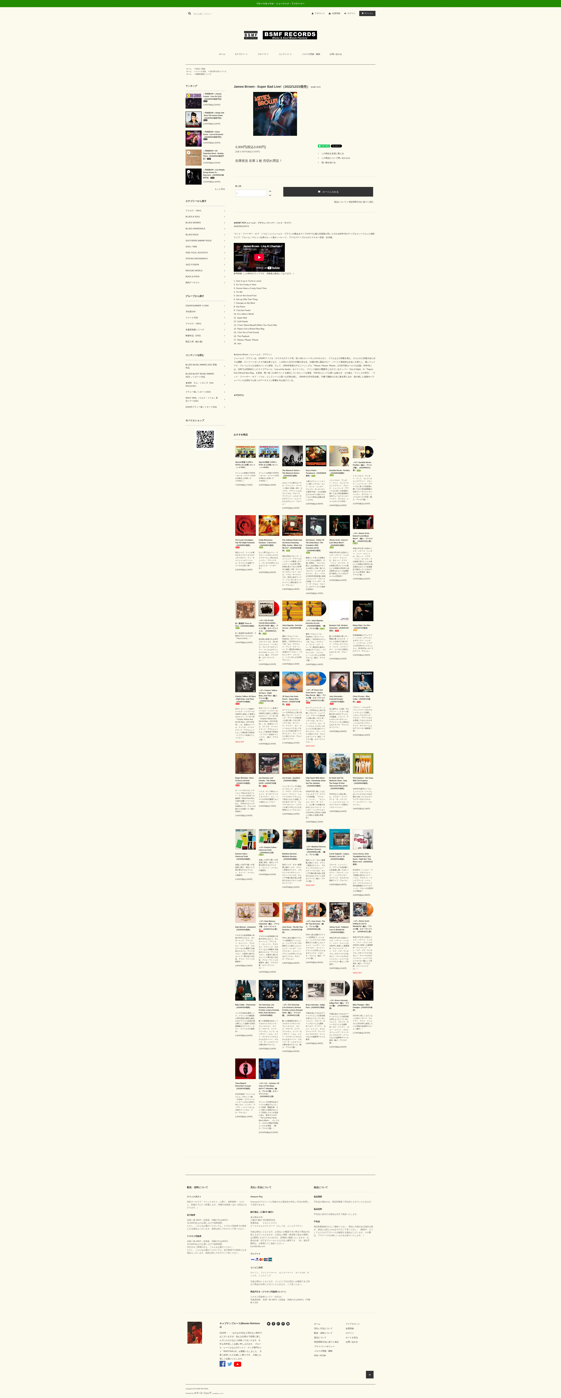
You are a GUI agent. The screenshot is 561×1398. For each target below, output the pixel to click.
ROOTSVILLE (230, 1351)
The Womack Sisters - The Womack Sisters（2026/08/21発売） (291, 473)
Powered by (190, 1393)
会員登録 (336, 13)
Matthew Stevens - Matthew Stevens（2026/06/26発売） (290, 856)
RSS (316, 1355)
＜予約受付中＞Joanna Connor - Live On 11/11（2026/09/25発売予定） (213, 96)
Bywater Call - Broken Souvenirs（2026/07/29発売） (339, 628)
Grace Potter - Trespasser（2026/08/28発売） (316, 473)
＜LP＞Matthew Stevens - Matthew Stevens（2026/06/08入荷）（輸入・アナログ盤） (316, 851)
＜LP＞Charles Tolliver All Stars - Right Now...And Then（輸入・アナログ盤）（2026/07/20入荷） (269, 695)
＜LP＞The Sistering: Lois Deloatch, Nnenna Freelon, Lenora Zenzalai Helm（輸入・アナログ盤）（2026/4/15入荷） (292, 1010)
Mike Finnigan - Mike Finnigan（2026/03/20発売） (362, 1007)
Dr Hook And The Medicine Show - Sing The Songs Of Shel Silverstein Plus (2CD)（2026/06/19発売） (338, 783)
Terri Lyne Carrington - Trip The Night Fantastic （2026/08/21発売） (245, 542)
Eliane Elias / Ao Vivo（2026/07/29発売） (361, 626)
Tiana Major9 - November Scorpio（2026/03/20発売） (243, 1086)
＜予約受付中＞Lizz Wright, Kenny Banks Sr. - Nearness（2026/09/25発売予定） (214, 174)
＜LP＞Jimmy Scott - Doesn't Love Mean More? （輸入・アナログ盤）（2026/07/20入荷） (363, 537)
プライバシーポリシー (324, 1346)
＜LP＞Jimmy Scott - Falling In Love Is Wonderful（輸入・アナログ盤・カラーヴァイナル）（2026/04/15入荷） (362, 926)
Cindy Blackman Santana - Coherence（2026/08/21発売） (267, 542)
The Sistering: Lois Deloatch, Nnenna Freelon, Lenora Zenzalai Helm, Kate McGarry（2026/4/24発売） (269, 1010)
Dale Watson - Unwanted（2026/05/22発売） (245, 928)
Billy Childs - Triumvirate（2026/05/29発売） (245, 1006)
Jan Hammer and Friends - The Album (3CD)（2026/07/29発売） (267, 782)
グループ (262, 54)
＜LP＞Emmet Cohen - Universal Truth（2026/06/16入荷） (268, 850)
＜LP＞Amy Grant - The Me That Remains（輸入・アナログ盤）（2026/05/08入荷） (315, 925)
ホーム (222, 54)
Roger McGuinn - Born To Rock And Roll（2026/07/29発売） (244, 780)
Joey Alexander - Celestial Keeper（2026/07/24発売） (337, 699)
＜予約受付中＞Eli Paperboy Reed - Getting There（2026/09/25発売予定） (213, 155)
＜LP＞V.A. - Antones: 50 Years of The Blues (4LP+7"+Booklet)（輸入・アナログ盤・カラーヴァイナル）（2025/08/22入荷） (269, 1089)
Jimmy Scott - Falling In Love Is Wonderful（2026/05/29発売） (339, 929)
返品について (340, 202)
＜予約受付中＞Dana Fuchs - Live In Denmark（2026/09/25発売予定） (213, 134)
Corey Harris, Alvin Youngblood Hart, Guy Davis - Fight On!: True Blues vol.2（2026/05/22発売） (363, 859)
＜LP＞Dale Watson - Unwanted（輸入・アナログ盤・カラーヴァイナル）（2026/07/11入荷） (269, 925)
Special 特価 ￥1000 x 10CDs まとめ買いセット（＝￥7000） (245, 464)
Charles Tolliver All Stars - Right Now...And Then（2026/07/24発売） (245, 699)
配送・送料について (323, 1333)
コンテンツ (284, 54)
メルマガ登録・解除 (311, 54)
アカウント (320, 13)
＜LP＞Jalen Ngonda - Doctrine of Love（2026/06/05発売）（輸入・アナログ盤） (315, 625)
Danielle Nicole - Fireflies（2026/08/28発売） (339, 471)
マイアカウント (353, 1324)
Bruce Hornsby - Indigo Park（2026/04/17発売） (316, 1006)
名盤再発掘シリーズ (203, 74)
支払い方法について (323, 1328)
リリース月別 (200, 71)
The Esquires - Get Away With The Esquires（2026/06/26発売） (363, 780)
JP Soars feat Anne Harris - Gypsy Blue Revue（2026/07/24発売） (291, 700)
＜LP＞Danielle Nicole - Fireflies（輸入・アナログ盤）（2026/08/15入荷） (362, 466)
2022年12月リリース (218, 71)
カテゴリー (240, 54)
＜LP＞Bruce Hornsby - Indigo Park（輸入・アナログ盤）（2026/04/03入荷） (339, 1004)
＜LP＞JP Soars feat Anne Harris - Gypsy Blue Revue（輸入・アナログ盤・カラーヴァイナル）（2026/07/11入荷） (316, 695)
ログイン (351, 13)
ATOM (323, 1355)
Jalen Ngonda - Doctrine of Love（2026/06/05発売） (292, 628)
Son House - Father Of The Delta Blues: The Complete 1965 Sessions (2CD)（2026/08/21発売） (315, 545)
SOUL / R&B (200, 69)
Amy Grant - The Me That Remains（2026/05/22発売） (292, 929)
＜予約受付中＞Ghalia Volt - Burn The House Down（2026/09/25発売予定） (213, 115)
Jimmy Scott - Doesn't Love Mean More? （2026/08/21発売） (338, 542)
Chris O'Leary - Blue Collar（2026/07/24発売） (361, 699)
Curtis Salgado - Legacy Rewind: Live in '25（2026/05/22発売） (339, 856)
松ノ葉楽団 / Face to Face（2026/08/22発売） (245, 624)
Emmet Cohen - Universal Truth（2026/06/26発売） (243, 856)
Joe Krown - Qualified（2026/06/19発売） (291, 779)
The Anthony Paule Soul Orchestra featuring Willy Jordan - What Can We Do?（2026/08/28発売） (292, 545)
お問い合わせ (336, 54)
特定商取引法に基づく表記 (361, 202)
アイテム (369, 13)
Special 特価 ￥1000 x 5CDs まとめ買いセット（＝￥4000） (268, 464)
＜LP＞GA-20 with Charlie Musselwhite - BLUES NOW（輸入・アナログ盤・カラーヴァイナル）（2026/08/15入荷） (268, 627)
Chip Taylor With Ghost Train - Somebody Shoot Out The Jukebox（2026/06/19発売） (315, 782)
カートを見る (352, 1337)
